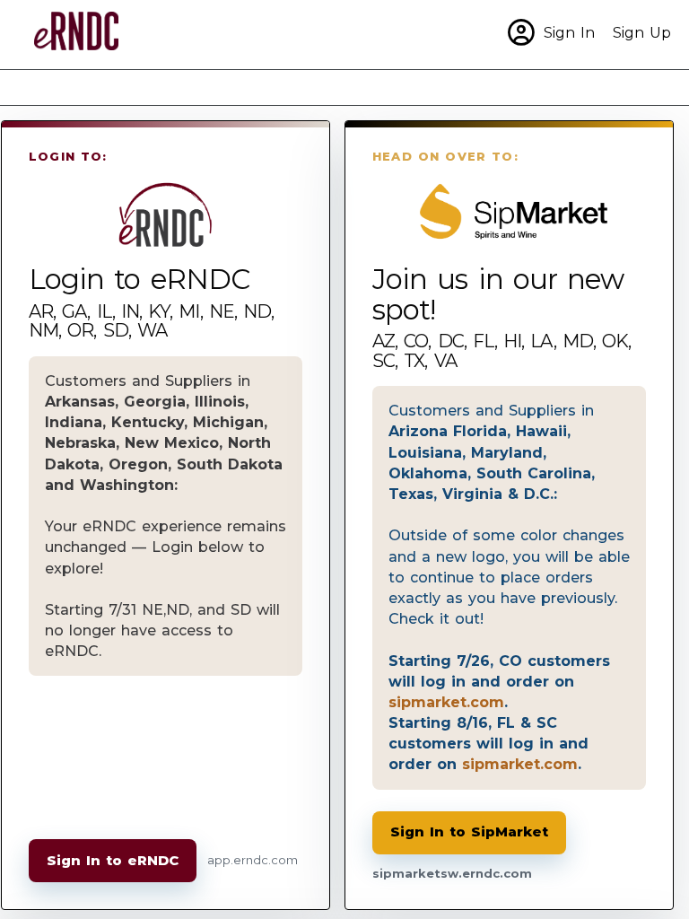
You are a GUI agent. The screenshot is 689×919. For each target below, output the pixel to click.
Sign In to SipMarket (469, 831)
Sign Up (642, 32)
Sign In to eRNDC (113, 860)
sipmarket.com (446, 702)
